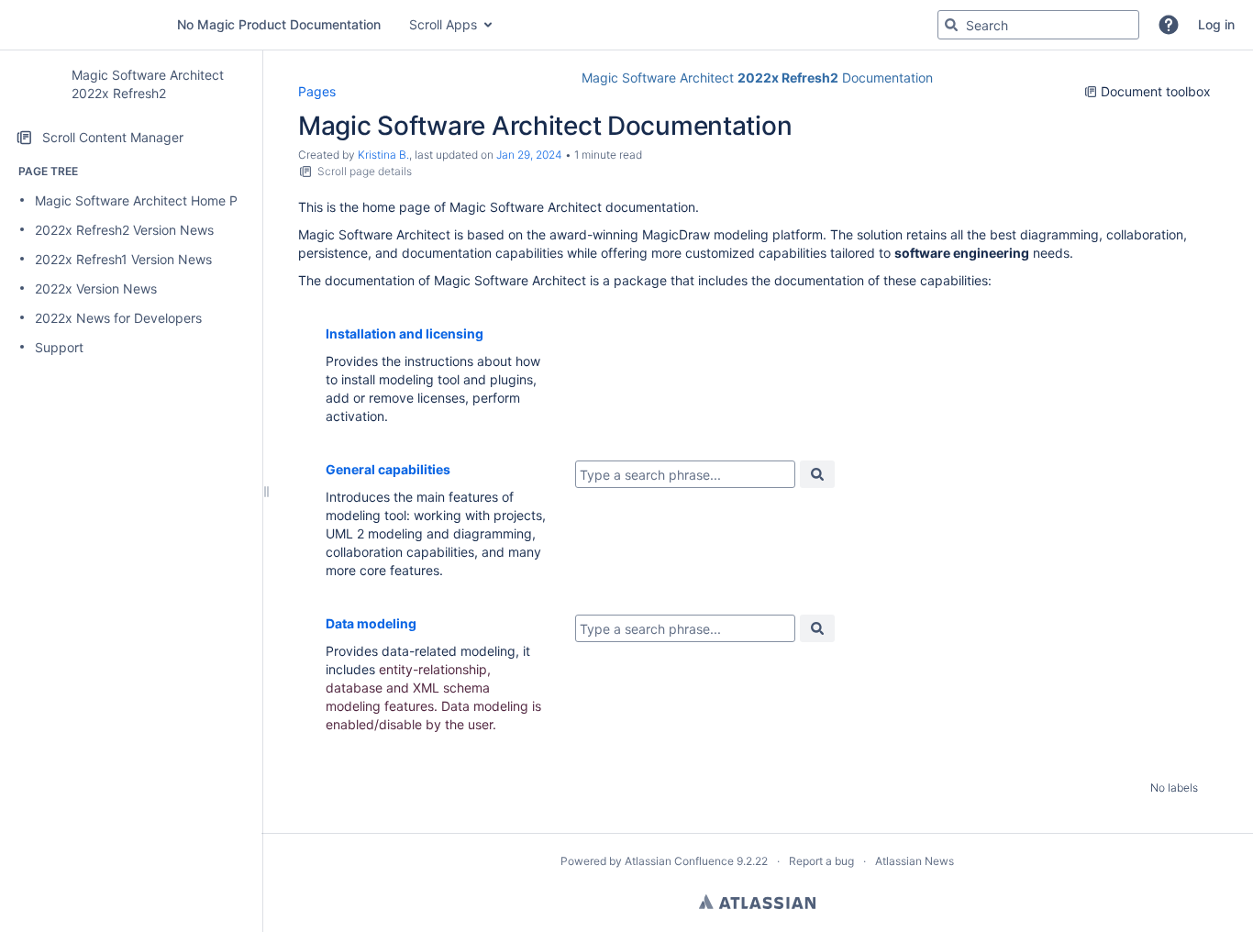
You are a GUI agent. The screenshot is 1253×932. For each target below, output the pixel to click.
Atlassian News (914, 861)
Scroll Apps (443, 24)
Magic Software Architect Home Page (148, 200)
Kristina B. (383, 154)
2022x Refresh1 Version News (123, 259)
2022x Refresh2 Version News (124, 230)
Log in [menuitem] (1216, 24)
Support (59, 347)
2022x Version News (96, 288)
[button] (1168, 24)
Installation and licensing (404, 333)
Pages (317, 91)
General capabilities (388, 469)
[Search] (951, 24)
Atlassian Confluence (679, 861)
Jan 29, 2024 (529, 154)
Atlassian (757, 902)
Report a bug (821, 861)
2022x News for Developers (118, 318)
